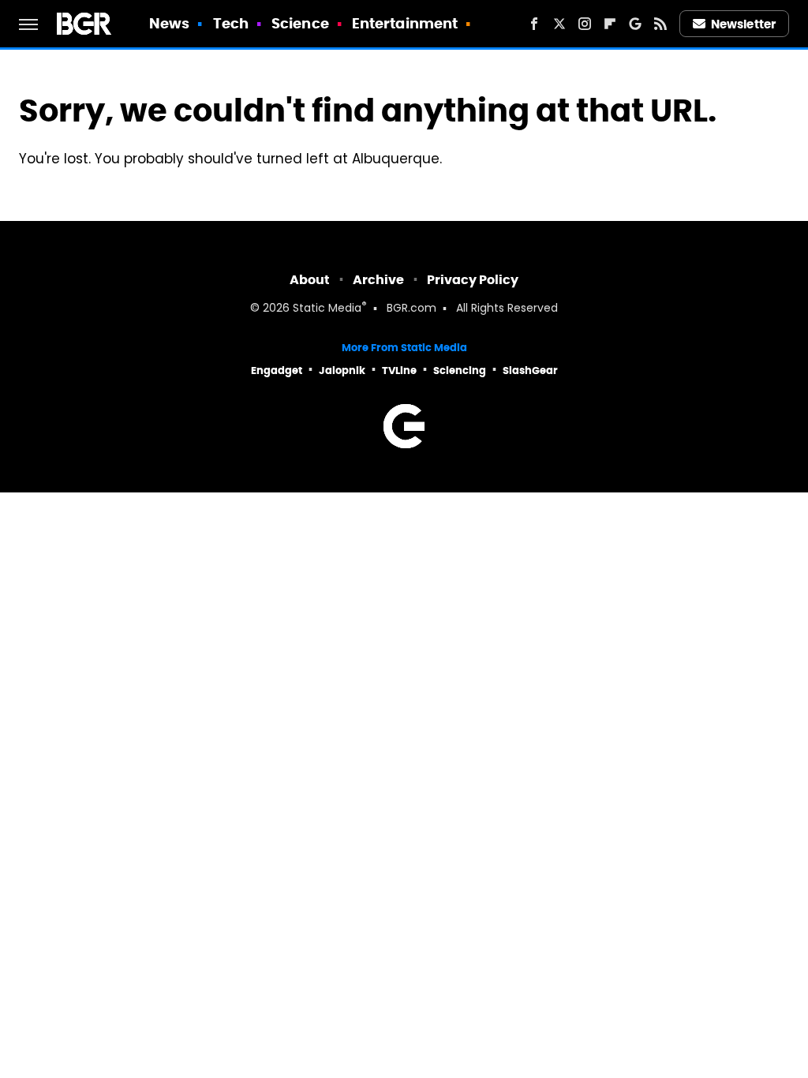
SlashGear (530, 370)
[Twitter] (559, 23)
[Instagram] (584, 23)
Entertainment (405, 23)
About (310, 279)
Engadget (276, 370)
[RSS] (660, 23)
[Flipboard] (610, 23)
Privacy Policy (472, 279)
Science (300, 23)
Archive (378, 279)
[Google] (635, 23)
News (169, 23)
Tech (231, 23)
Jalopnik (342, 370)
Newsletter (743, 24)
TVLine (399, 370)
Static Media (327, 309)
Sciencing (459, 370)
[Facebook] (534, 23)
